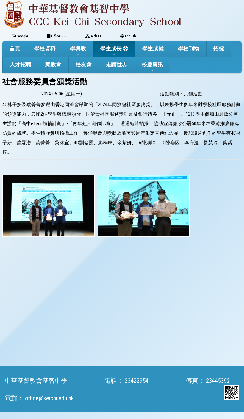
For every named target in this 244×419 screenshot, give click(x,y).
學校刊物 (188, 48)
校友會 (84, 64)
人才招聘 (20, 64)
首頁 (15, 48)
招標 (218, 48)
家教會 (53, 64)
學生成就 (153, 48)
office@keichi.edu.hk (49, 398)
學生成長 (111, 48)
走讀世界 (116, 64)
